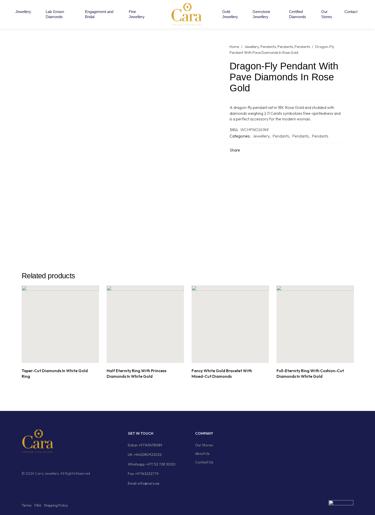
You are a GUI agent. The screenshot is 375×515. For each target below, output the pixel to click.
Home (234, 46)
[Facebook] (23, 461)
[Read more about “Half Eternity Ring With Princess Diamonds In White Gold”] (139, 357)
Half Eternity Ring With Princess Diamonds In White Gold (136, 373)
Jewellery (251, 46)
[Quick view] (66, 357)
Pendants (268, 46)
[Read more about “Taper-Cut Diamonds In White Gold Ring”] (54, 357)
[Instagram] (33, 461)
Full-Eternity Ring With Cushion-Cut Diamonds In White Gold (310, 373)
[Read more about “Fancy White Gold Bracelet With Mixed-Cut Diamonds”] (224, 357)
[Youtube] (52, 461)
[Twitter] (43, 461)
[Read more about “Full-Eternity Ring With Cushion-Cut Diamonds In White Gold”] (309, 357)
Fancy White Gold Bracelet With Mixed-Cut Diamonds (222, 373)
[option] (60, 333)
